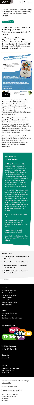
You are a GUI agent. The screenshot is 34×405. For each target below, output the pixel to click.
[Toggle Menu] (30, 2)
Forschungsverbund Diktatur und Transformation (15, 266)
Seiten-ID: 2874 (6, 383)
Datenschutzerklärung (9, 396)
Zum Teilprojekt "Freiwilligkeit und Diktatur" (16, 257)
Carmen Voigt (24, 381)
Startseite (5, 9)
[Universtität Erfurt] (7, 2)
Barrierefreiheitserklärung (10, 394)
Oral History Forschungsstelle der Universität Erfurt (15, 272)
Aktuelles (23, 9)
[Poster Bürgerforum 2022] (17, 74)
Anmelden (5, 400)
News (30, 9)
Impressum (5, 398)
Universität (14, 9)
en (20, 2)
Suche (25, 2)
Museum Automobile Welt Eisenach (16, 262)
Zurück (6, 279)
